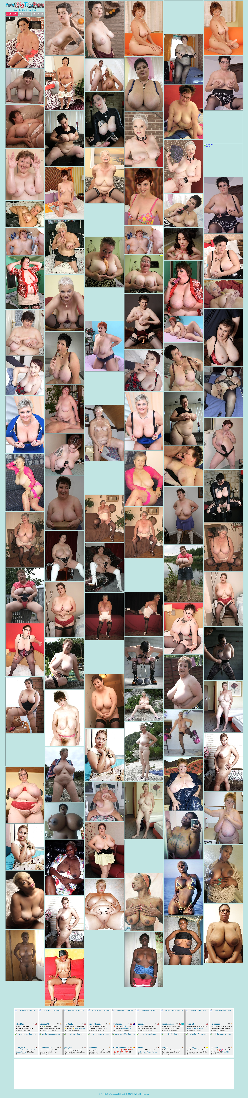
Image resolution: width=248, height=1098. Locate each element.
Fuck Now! (38, 14)
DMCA (136, 1094)
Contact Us (144, 1094)
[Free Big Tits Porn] (24, 5)
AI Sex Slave (11, 14)
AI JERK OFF (25, 14)
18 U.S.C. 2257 (125, 1094)
